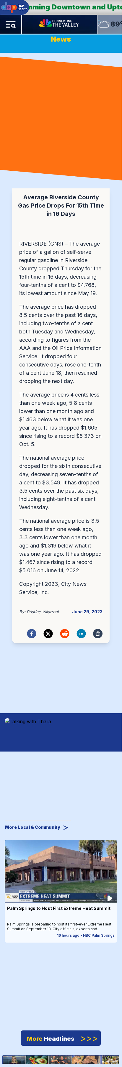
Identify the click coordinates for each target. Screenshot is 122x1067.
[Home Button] (59, 24)
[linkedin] (81, 633)
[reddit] (64, 633)
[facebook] (31, 633)
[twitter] (48, 633)
